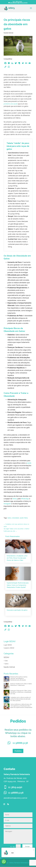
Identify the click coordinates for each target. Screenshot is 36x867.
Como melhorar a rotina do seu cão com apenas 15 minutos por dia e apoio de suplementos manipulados (21, 705)
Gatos (9, 518)
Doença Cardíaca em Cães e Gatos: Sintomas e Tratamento (21, 684)
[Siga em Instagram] (4, 804)
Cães (6, 660)
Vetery (14, 499)
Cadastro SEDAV (9, 648)
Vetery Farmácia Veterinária (18, 862)
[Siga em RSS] (8, 804)
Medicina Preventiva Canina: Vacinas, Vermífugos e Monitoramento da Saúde (18, 678)
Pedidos (18, 751)
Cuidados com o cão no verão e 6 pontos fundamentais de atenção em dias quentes (20, 699)
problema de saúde (10, 104)
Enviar (27, 846)
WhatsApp (25, 499)
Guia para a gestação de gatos (17, 610)
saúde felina (24, 518)
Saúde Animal (8, 33)
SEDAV (6, 657)
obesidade (15, 518)
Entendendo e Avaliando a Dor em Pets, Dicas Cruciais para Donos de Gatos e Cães (17, 558)
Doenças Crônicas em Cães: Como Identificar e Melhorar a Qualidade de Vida (20, 692)
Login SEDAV (8, 645)
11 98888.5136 (20, 743)
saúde (29, 463)
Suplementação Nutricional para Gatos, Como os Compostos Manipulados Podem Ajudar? (18, 585)
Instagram (7, 504)
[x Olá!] (3, 861)
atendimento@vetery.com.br (15, 798)
